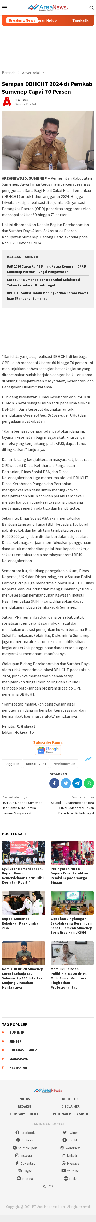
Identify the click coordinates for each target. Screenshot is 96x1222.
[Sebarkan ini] (54, 783)
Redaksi (24, 1106)
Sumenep (16, 1032)
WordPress (73, 1148)
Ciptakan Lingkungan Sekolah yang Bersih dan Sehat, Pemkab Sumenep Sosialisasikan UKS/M (71, 925)
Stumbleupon (27, 1148)
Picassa (27, 1179)
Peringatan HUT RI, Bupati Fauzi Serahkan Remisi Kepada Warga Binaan (69, 875)
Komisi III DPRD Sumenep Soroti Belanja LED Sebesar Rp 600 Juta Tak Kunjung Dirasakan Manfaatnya (22, 978)
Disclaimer (70, 1106)
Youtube (73, 1171)
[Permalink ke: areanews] (7, 101)
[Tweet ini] (66, 783)
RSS (50, 1186)
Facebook (28, 1133)
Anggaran (12, 763)
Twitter (73, 1133)
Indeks (24, 1099)
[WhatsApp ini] (89, 783)
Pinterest (28, 1140)
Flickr (73, 1179)
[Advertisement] (48, 48)
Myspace (73, 1163)
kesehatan (18, 1068)
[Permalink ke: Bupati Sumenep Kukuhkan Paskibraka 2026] (23, 903)
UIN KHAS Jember (23, 1050)
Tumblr (73, 1140)
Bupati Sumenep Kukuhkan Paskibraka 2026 (20, 923)
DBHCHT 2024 (36, 763)
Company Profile (24, 1114)
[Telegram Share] (77, 783)
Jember (15, 1041)
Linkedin (73, 1155)
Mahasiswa (18, 1059)
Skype (28, 1171)
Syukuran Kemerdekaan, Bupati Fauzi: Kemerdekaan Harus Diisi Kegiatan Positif (23, 875)
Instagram (28, 1155)
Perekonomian (64, 763)
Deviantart (28, 1163)
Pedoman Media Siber (70, 1114)
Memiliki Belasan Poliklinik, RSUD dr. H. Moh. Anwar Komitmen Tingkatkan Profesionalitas (69, 978)
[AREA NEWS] (48, 7)
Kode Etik (70, 1099)
